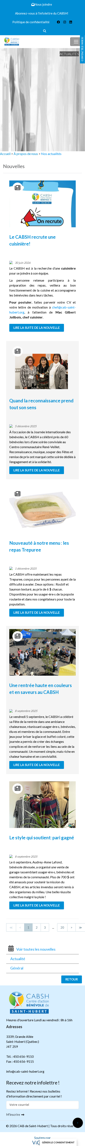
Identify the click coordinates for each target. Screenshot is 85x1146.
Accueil (5, 154)
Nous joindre (43, 4)
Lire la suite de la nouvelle (36, 327)
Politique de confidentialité (31, 22)
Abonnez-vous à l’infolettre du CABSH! (41, 13)
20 (62, 927)
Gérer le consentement (58, 1142)
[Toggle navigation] (76, 41)
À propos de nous (26, 154)
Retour (71, 979)
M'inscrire (13, 1114)
